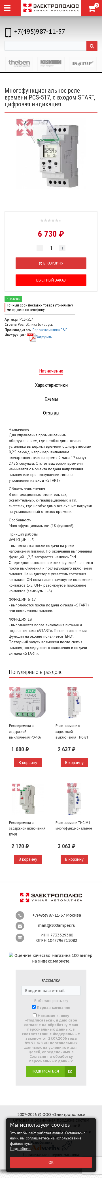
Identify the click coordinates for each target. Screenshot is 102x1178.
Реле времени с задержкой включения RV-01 (27, 828)
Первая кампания (53, 1007)
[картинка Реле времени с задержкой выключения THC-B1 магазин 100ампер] (74, 702)
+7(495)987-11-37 (39, 31)
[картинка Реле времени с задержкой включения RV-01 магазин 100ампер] (27, 799)
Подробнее (20, 1148)
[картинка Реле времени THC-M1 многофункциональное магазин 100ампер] (74, 799)
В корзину (28, 762)
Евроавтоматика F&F (50, 329)
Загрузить (44, 337)
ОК (51, 1162)
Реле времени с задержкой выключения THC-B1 (72, 731)
